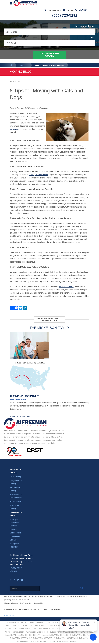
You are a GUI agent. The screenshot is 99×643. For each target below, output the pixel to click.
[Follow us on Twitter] (14, 580)
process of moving (66, 287)
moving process (16, 129)
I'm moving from (84, 26)
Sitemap (13, 571)
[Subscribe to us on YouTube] (22, 580)
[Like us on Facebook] (11, 580)
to (92, 37)
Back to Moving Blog (21, 416)
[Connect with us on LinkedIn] (18, 580)
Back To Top (9, 616)
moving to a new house (38, 175)
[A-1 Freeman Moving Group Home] (25, 3)
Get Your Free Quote (49, 54)
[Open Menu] (11, 3)
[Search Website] (81, 588)
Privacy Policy (15, 568)
